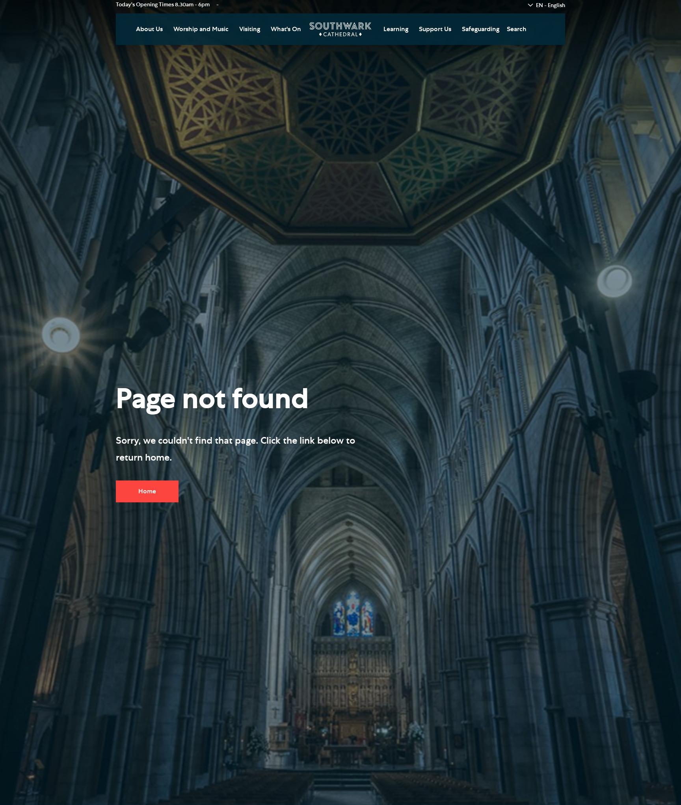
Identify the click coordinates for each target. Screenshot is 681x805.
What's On (286, 29)
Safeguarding (480, 29)
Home (147, 491)
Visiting (249, 29)
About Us (149, 29)
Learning (395, 29)
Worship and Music (201, 29)
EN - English (550, 5)
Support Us (435, 29)
